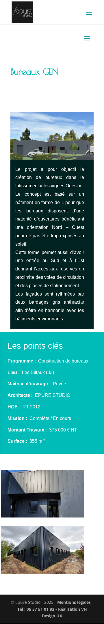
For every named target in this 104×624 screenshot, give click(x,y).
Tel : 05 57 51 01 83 (36, 609)
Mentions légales (74, 602)
